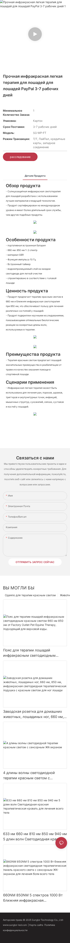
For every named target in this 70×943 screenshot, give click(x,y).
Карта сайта (36, 924)
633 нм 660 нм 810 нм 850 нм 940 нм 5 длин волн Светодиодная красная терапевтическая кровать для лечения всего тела (35, 837)
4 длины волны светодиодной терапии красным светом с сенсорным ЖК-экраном (29, 776)
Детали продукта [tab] (35, 175)
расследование (20, 156)
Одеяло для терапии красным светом (30, 595)
